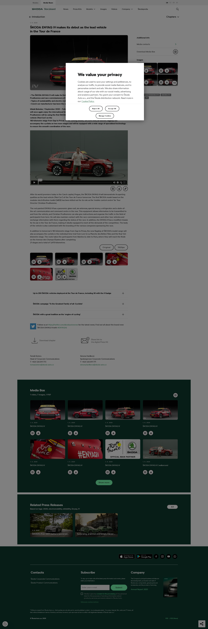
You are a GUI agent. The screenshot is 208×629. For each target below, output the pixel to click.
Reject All (96, 109)
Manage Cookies (105, 116)
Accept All (112, 109)
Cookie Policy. (87, 101)
